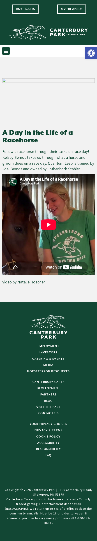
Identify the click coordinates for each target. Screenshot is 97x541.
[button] (91, 53)
